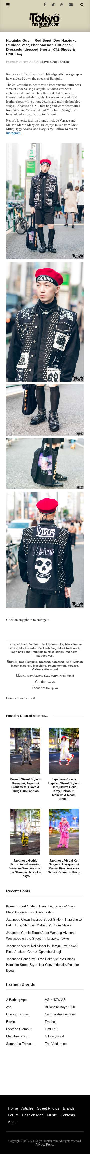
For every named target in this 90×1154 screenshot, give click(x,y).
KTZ (69, 661)
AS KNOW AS (55, 1000)
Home (13, 1108)
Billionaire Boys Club (60, 1007)
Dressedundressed (51, 661)
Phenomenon (57, 665)
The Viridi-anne (56, 1044)
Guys (51, 681)
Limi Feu (51, 1029)
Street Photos (48, 1108)
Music (52, 1115)
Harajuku (52, 688)
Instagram (13, 133)
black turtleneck (69, 648)
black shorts (28, 648)
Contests (67, 1115)
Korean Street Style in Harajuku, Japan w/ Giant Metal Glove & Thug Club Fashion (25, 785)
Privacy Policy (45, 1144)
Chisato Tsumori (18, 1014)
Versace (73, 665)
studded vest (45, 655)
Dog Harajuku (28, 661)
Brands (69, 1108)
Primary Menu (16, 1103)
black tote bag (47, 648)
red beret (72, 651)
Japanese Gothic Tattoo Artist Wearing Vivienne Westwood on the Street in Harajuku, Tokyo (26, 868)
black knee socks (52, 644)
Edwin (10, 1022)
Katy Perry (51, 675)
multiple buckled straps (48, 651)
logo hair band (21, 651)
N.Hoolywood (54, 1036)
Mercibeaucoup (17, 1036)
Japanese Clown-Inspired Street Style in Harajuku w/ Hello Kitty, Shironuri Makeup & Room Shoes (64, 789)
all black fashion (28, 644)
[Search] (82, 4)
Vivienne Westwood (45, 669)
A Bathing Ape (16, 1000)
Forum (13, 1115)
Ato (8, 1007)
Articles (28, 1108)
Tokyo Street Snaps (54, 62)
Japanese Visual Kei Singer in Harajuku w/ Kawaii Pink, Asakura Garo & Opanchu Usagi (64, 866)
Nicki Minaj (67, 675)
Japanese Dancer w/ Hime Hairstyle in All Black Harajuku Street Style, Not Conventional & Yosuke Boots (42, 964)
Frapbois (51, 1022)
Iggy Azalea (34, 675)
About (13, 1122)
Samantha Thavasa (20, 1044)
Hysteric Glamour (19, 1029)
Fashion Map (33, 1115)
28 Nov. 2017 (27, 61)
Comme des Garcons (60, 1014)
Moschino (39, 665)
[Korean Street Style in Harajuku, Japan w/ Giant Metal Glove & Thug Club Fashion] (25, 751)
